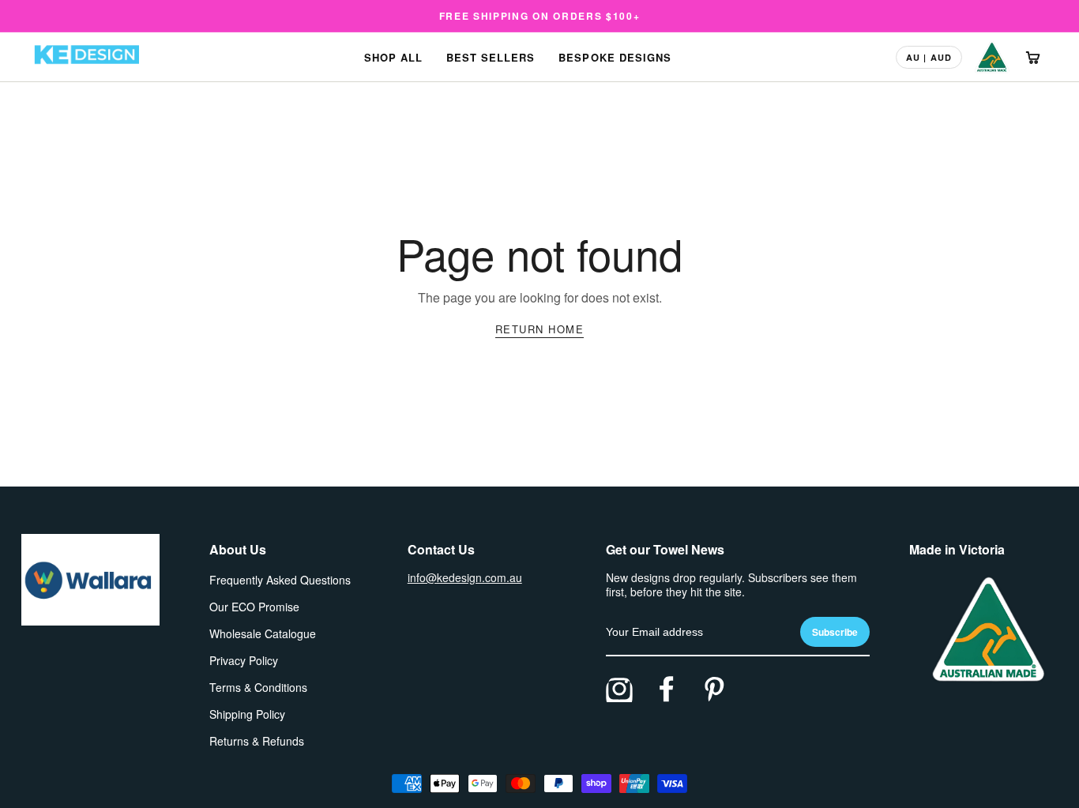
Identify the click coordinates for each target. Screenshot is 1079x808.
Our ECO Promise (254, 606)
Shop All (393, 57)
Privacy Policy (243, 660)
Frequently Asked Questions (280, 580)
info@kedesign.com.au (465, 577)
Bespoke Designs (614, 57)
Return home (540, 328)
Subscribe (835, 632)
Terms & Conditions (258, 687)
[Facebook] (666, 688)
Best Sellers (490, 57)
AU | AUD (929, 57)
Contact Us (441, 549)
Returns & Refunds (256, 741)
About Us (237, 549)
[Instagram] (619, 688)
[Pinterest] (714, 688)
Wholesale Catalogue (262, 633)
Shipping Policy (247, 714)
